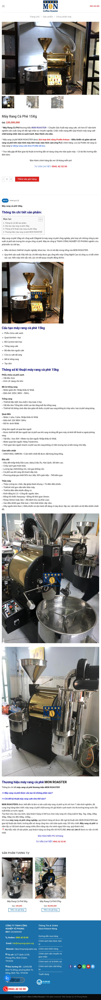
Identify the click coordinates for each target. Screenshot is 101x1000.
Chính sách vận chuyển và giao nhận (50, 955)
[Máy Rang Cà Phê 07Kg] (50, 878)
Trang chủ (35, 16)
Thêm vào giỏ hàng (27, 179)
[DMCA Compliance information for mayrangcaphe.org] (15, 980)
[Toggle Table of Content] (39, 219)
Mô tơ (6, 359)
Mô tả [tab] (5, 200)
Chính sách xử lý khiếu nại (50, 962)
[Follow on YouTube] (88, 966)
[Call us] (84, 966)
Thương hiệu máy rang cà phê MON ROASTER (23, 232)
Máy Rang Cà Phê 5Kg (17, 901)
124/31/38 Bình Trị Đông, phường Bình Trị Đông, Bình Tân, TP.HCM (19, 970)
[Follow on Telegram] (93, 966)
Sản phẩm (48, 16)
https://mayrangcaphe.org (26, 949)
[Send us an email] (79, 966)
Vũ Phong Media (80, 997)
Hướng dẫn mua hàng (48, 936)
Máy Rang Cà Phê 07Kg (50, 901)
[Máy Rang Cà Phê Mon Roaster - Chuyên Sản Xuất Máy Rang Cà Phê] (50, 6)
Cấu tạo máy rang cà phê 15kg (17, 226)
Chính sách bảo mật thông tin (50, 968)
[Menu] (3, 6)
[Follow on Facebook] (71, 966)
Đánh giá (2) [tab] (14, 200)
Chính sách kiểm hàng (48, 949)
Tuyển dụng (44, 974)
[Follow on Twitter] (75, 966)
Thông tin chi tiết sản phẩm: (16, 223)
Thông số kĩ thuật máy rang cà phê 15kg (21, 229)
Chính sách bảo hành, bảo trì (50, 942)
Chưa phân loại (63, 16)
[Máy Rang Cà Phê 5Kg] (17, 878)
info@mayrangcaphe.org (23, 943)
